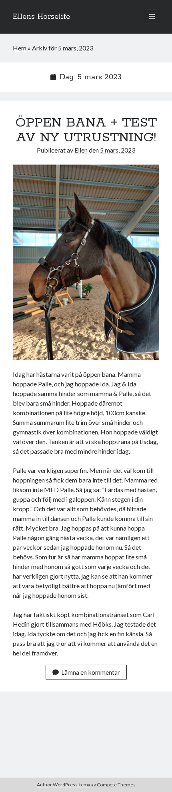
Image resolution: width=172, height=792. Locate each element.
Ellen (81, 150)
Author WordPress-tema (63, 785)
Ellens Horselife (41, 17)
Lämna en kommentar (90, 672)
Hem (19, 48)
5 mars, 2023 (117, 150)
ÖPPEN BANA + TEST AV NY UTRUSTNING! (86, 130)
